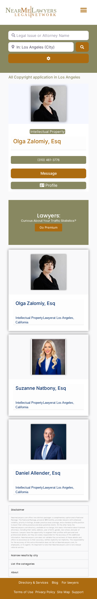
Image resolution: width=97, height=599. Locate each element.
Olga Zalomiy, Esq (37, 141)
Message (48, 173)
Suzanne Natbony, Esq (41, 388)
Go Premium (48, 227)
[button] (83, 10)
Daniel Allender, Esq (38, 473)
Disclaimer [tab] (17, 510)
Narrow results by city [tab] (24, 555)
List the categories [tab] (22, 564)
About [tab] (14, 572)
